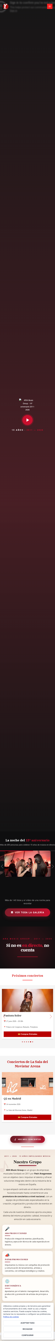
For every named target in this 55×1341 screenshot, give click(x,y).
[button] (27, 415)
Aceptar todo (28, 1323)
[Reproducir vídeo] (27, 420)
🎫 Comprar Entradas (27, 1034)
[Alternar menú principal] (49, 6)
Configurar (27, 1335)
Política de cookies (11, 1317)
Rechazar (27, 1329)
